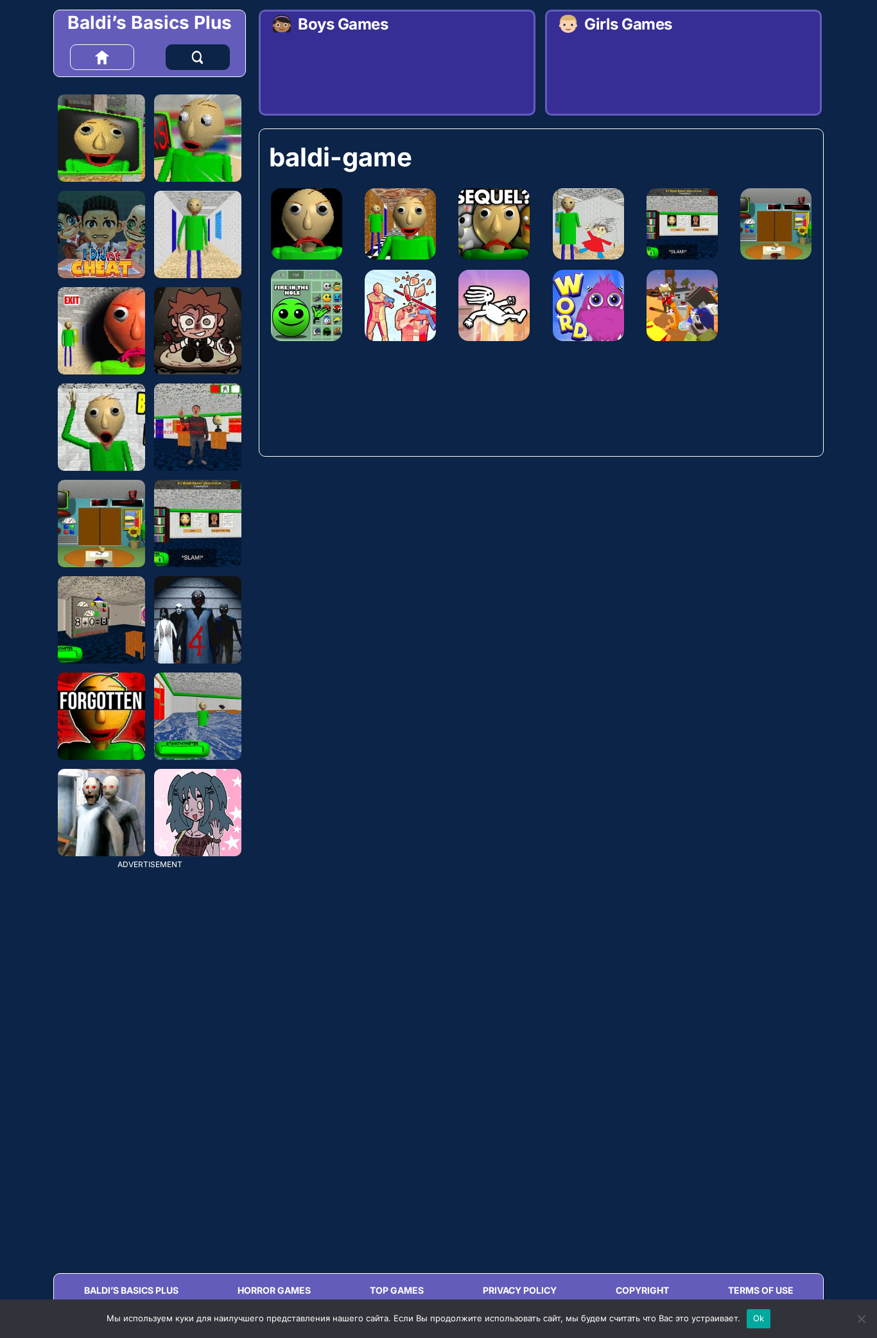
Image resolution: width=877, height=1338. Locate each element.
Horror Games (274, 1290)
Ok (759, 1318)
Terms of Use (761, 1290)
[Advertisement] (149, 1061)
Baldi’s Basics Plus (149, 22)
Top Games (397, 1290)
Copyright (642, 1290)
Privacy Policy (520, 1290)
